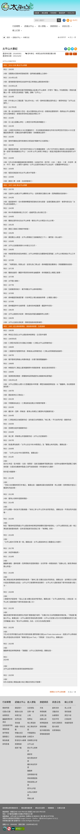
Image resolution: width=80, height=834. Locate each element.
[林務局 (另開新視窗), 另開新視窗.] (4, 828)
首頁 (8, 37)
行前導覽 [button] (16, 26)
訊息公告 (56, 702)
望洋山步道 (31, 788)
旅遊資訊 (44, 702)
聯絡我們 (62, 13)
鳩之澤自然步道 (32, 728)
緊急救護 (5, 740)
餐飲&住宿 (19, 712)
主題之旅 (43, 715)
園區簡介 (18, 708)
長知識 (17, 723)
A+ (75, 54)
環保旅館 (68, 712)
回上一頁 (73, 37)
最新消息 (55, 708)
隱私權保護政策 (26, 808)
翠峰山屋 (30, 798)
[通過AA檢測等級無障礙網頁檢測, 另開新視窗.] (19, 828)
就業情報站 (56, 730)
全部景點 (30, 708)
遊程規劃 (43, 726)
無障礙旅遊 (44, 723)
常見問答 (53, 13)
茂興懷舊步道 (32, 774)
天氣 (41, 708)
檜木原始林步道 (32, 759)
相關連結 (51, 808)
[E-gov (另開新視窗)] (13, 828)
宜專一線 (30, 712)
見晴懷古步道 (32, 740)
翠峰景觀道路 (32, 778)
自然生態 (18, 719)
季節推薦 (43, 712)
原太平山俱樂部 (32, 749)
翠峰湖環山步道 (32, 783)
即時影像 (5, 744)
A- (67, 54)
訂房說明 (68, 719)
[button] (59, 20)
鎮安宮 (29, 754)
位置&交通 (6, 712)
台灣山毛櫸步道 (32, 793)
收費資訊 (5, 715)
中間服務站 (31, 733)
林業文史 (26, 37)
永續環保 (55, 715)
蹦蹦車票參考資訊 (7, 720)
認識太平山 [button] (29, 26)
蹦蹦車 (29, 771)
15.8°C (75, 20)
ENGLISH (71, 13)
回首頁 (37, 13)
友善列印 (63, 37)
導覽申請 (5, 729)
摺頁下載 (18, 748)
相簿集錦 (18, 744)
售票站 (29, 719)
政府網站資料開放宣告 (10, 808)
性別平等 (55, 719)
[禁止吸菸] (9, 828)
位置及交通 (61, 808)
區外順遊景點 (45, 730)
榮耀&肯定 (19, 733)
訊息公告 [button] (66, 26)
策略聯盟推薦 (45, 734)
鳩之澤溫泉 (31, 723)
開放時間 (5, 708)
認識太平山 (16, 37)
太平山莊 (30, 744)
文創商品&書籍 (20, 737)
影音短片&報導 (20, 740)
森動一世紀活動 (20, 728)
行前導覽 (6, 702)
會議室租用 (69, 723)
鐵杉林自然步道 (32, 766)
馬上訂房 (68, 708)
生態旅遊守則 (7, 725)
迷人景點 (31, 702)
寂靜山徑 (43, 719)
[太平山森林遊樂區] (17, 6)
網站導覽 (45, 13)
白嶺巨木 (30, 737)
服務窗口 (5, 737)
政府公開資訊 (57, 723)
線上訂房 (69, 702)
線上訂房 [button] (16, 30)
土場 (29, 715)
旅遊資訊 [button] (54, 26)
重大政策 (55, 726)
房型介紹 (68, 715)
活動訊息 (55, 712)
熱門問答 (5, 733)
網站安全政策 (40, 808)
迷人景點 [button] (42, 26)
